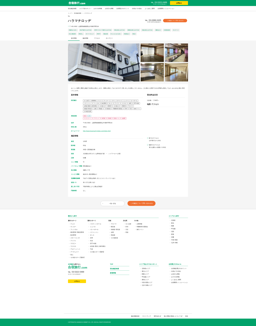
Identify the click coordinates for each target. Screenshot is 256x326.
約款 (186, 316)
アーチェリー (74, 252)
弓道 (91, 249)
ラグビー (73, 243)
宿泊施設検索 (72, 8)
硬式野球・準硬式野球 (77, 232)
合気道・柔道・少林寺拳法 (97, 246)
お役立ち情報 (109, 8)
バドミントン (94, 232)
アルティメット (75, 249)
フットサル (74, 229)
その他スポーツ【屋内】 (97, 252)
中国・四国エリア (147, 282)
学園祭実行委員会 (142, 226)
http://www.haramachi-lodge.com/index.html (97, 131)
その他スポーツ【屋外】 (77, 257)
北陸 (172, 231)
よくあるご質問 (150, 8)
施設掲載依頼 (135, 316)
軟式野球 (73, 235)
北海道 (173, 220)
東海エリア (145, 279)
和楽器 (113, 235)
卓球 (91, 238)
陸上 (71, 254)
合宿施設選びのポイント (179, 268)
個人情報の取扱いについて (172, 316)
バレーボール (94, 229)
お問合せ (179, 3)
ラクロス (73, 246)
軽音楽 (113, 226)
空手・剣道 (93, 243)
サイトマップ (146, 316)
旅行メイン (140, 229)
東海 (172, 234)
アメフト (73, 240)
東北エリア (145, 271)
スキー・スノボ (75, 238)
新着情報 (113, 273)
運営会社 (156, 316)
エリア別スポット (85, 8)
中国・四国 (174, 240)
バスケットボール (95, 224)
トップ (70, 13)
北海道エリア (146, 268)
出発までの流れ (137, 8)
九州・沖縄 (174, 242)
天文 (127, 229)
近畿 (172, 237)
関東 (172, 226)
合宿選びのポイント (122, 8)
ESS (127, 226)
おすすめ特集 (98, 8)
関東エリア (145, 274)
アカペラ (113, 224)
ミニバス (93, 226)
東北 (172, 223)
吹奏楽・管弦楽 (115, 229)
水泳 (91, 240)
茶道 (127, 232)
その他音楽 (114, 238)
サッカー (73, 226)
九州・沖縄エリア (147, 285)
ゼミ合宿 (128, 224)
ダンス (92, 235)
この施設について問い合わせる (175, 20)
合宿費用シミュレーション (166, 8)
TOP (111, 264)
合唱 (112, 232)
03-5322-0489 (78, 272)
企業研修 (139, 224)
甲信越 (173, 228)
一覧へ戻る (112, 203)
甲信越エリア (146, 277)
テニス (72, 224)
